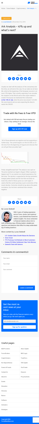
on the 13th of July (7, 100)
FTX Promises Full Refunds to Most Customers (20, 240)
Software (4, 400)
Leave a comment (26, 287)
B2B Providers (5, 348)
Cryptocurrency (6, 18)
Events (3, 381)
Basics (3, 395)
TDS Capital (24, 362)
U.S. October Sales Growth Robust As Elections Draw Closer (20, 237)
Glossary (4, 391)
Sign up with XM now (19, 129)
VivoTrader (24, 367)
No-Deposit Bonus (6, 362)
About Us (4, 376)
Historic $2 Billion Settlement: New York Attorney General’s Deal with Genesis (20, 243)
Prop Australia (25, 376)
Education (4, 386)
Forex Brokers (5, 353)
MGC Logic (24, 353)
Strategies (4, 409)
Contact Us (4, 372)
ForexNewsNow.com (7, 421)
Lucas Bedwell (7, 22)
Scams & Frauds (6, 367)
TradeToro (24, 358)
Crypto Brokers (5, 358)
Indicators (4, 405)
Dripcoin (23, 372)
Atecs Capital (25, 348)
